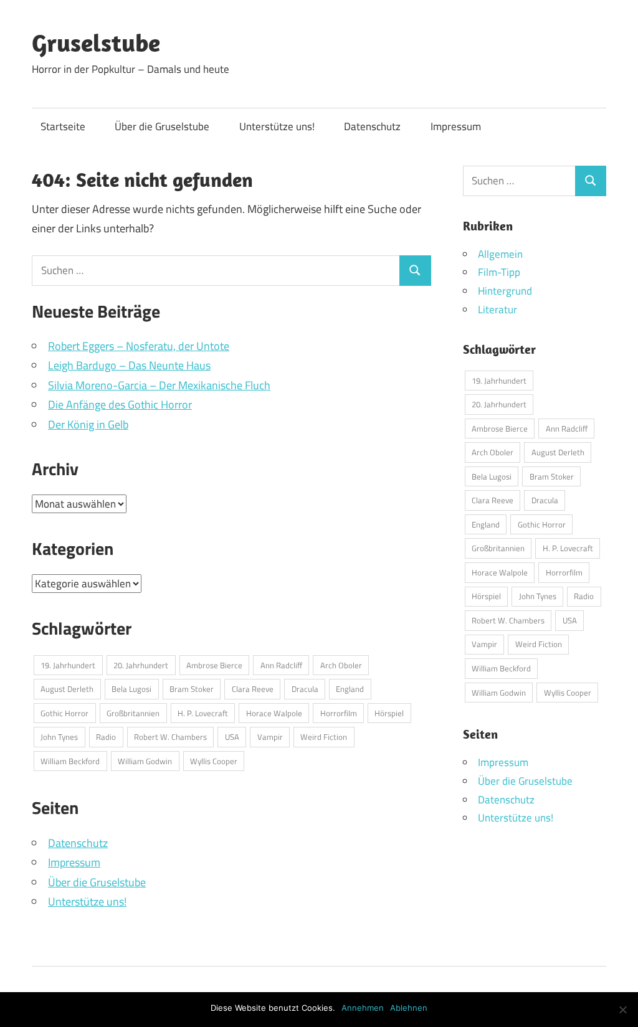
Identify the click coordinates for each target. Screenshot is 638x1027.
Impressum (456, 126)
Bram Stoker (191, 689)
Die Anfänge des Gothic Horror (120, 404)
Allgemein (500, 254)
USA (232, 737)
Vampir (270, 737)
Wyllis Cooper (213, 761)
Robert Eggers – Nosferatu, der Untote (138, 346)
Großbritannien (133, 713)
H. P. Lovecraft (203, 713)
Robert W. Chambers (170, 737)
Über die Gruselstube (162, 126)
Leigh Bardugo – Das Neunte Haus (129, 365)
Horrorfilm (338, 713)
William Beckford (70, 761)
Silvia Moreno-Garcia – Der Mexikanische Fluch (159, 385)
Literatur (497, 309)
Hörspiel (389, 713)
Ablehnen (408, 1008)
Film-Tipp (499, 272)
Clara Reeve (253, 689)
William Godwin (145, 761)
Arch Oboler (341, 665)
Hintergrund (505, 291)
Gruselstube (96, 42)
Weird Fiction (323, 737)
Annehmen (362, 1008)
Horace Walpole (274, 713)
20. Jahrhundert (140, 665)
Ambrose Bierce (214, 665)
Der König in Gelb (88, 424)
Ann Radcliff (281, 665)
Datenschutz (372, 126)
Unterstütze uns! (277, 126)
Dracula (305, 689)
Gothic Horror (64, 713)
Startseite (62, 126)
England (350, 689)
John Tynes (59, 737)
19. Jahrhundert (67, 665)
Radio (106, 737)
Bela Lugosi (131, 689)
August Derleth (66, 689)
